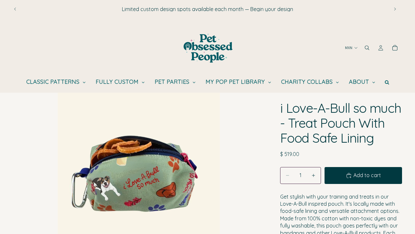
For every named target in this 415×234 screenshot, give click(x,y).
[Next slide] (395, 9)
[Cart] (395, 48)
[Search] (367, 48)
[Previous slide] (15, 9)
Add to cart (367, 175)
